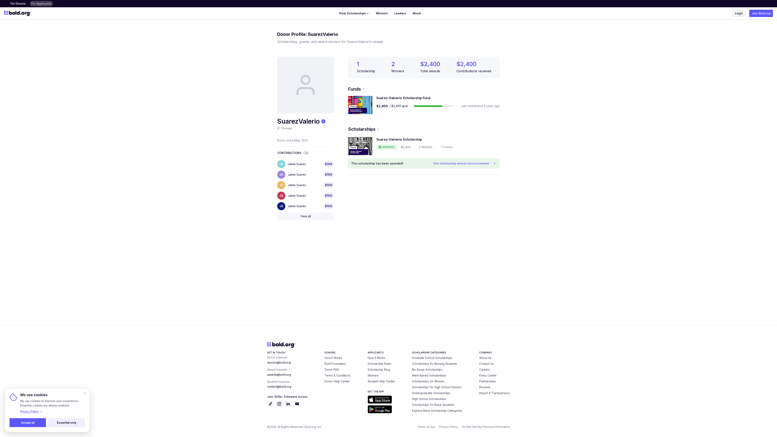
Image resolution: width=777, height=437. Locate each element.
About (417, 13)
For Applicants (41, 3)
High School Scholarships (429, 399)
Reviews (484, 387)
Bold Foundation (335, 363)
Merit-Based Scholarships (429, 375)
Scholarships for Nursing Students (434, 363)
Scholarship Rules (379, 363)
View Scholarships (352, 13)
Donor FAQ (332, 369)
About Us (485, 358)
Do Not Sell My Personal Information (486, 427)
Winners (382, 13)
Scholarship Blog (379, 369)
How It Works (333, 358)
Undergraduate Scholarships (431, 393)
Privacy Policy (448, 427)
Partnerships (487, 381)
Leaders (400, 13)
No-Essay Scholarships (427, 369)
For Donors (18, 3)
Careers (484, 369)
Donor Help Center (337, 381)
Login (739, 13)
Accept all (28, 422)
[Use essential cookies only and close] (85, 393)
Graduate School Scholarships (432, 358)
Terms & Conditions (337, 375)
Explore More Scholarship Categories (437, 410)
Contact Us (486, 363)
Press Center (488, 375)
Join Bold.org (761, 13)
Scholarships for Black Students (433, 404)
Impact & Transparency (494, 393)
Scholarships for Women (428, 381)
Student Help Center (381, 381)
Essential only (66, 422)
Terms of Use (426, 427)
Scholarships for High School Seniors (437, 387)
